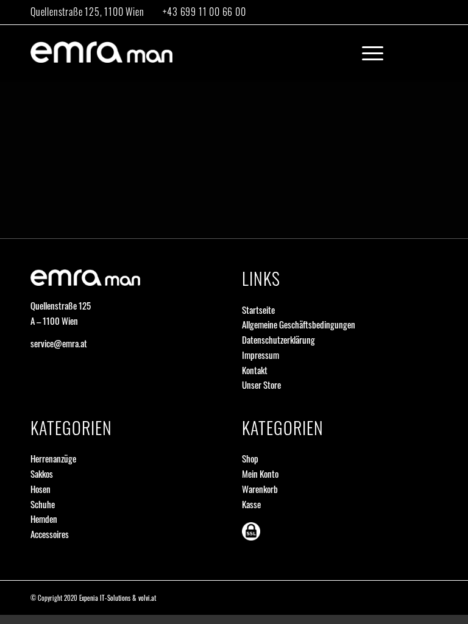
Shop (250, 458)
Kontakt (255, 370)
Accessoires (49, 534)
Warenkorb (260, 488)
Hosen (40, 488)
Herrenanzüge (53, 458)
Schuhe (42, 504)
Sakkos (41, 473)
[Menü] (366, 52)
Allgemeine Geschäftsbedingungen (298, 324)
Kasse (251, 504)
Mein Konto (260, 473)
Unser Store (261, 384)
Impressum (260, 354)
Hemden (43, 518)
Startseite (258, 309)
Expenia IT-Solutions (104, 598)
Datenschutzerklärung (278, 339)
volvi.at (147, 598)
